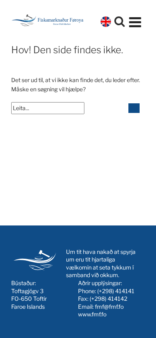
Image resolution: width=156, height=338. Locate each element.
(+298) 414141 (115, 291)
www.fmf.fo (92, 314)
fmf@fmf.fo (109, 306)
